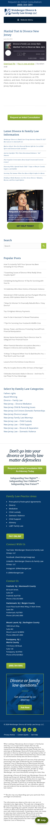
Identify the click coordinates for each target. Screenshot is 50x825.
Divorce (12, 505)
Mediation (13, 508)
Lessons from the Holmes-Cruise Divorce (19, 362)
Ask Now (25, 707)
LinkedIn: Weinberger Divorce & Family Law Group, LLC (24, 562)
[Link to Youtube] (29, 730)
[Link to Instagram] (35, 730)
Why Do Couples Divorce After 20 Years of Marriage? (23, 368)
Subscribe (32, 58)
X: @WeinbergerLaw (14, 572)
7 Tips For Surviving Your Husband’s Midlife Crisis (22, 323)
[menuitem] (9, 734)
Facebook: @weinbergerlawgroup (20, 557)
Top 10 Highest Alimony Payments (17, 311)
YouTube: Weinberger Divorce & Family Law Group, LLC (25, 551)
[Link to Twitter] (14, 730)
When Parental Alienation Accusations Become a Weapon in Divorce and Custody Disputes (22, 346)
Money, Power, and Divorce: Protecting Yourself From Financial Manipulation (24, 330)
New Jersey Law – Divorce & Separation (21, 428)
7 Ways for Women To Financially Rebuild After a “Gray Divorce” (24, 304)
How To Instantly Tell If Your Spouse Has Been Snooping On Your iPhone (21, 265)
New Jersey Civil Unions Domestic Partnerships (24, 410)
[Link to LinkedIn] (19, 730)
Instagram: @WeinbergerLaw (18, 568)
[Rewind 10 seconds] (14, 54)
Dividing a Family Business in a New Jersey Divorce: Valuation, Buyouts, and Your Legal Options (23, 179)
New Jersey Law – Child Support (18, 424)
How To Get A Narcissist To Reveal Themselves (21, 317)
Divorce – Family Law (13, 400)
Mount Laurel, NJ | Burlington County (22, 622)
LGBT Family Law (16, 526)
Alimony (12, 522)
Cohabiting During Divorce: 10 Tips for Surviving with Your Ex (23, 282)
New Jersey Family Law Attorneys (18, 417)
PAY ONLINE (15, 536)
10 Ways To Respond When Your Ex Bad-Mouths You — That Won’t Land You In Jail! (25, 355)
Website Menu (27, 20)
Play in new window (25, 63)
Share (42, 58)
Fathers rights (10, 393)
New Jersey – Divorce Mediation (18, 403)
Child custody (15, 512)
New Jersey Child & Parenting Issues (19, 407)
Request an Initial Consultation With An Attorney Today (25, 469)
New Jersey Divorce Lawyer (16, 414)
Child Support (15, 519)
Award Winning (10, 396)
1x (19, 54)
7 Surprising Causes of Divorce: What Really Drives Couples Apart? (22, 273)
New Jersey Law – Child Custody (18, 421)
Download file (9, 63)
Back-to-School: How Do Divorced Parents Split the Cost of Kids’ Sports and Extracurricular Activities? (24, 147)
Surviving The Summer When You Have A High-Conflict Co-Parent (24, 173)
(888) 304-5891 (25, 4)
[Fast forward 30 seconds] (24, 54)
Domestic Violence (17, 515)
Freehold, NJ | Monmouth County (21, 586)
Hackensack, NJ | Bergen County (20, 603)
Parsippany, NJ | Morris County (13, 641)
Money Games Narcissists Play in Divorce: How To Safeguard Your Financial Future (22, 338)
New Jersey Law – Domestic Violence (20, 431)
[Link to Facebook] (24, 730)
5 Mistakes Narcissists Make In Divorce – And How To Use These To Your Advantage (24, 375)
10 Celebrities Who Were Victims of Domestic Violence (24, 289)
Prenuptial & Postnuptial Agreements (25, 501)
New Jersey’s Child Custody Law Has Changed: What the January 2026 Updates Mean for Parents (25, 296)
